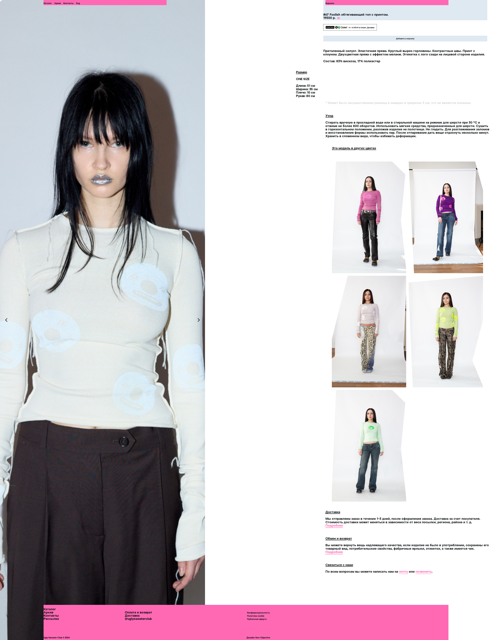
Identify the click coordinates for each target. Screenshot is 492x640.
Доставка (132, 615)
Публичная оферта (257, 619)
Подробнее (334, 525)
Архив (57, 3)
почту (403, 571)
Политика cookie (255, 615)
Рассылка (51, 618)
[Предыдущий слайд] (6, 320)
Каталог (48, 3)
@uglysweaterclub (138, 618)
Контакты (68, 3)
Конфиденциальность (258, 612)
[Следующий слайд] (198, 320)
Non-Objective (262, 637)
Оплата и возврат (138, 612)
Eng (78, 3)
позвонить (424, 571)
